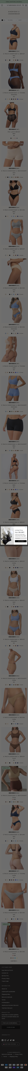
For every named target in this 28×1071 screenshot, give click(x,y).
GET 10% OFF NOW (21, 541)
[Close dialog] (25, 527)
